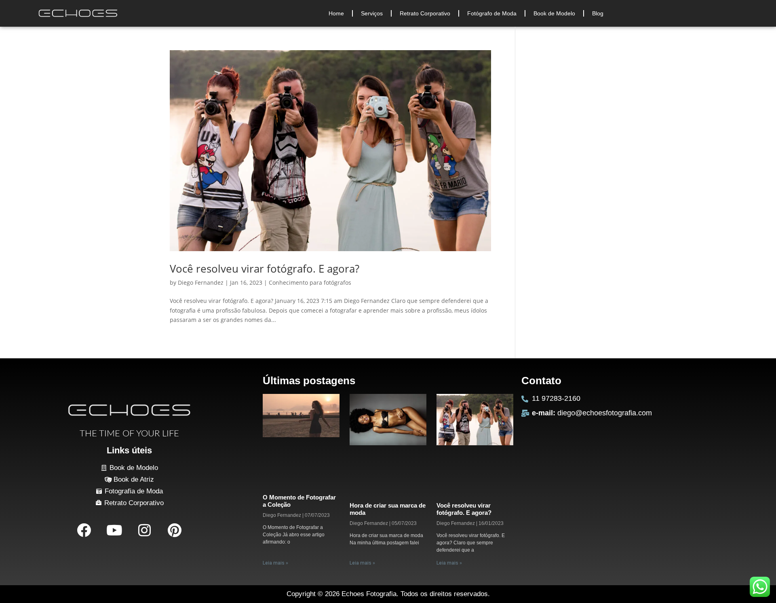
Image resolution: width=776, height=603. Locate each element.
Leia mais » (275, 563)
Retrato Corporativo (425, 13)
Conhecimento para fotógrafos (310, 282)
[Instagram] (144, 530)
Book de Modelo (554, 13)
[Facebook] (84, 530)
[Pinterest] (174, 530)
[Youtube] (114, 530)
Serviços (372, 13)
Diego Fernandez (201, 282)
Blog (597, 13)
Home (336, 13)
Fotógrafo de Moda (492, 13)
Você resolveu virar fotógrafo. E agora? (264, 268)
